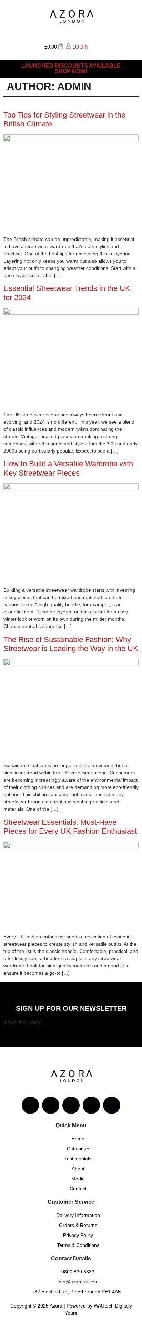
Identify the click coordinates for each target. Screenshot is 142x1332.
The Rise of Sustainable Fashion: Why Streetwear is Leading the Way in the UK (70, 644)
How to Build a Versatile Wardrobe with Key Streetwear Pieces (68, 468)
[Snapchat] (91, 1105)
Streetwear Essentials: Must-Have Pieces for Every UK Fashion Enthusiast (70, 826)
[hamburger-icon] (131, 48)
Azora (56, 1306)
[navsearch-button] (93, 45)
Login (80, 47)
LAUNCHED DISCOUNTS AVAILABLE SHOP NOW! (71, 68)
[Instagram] (30, 1105)
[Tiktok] (111, 1105)
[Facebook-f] (50, 1105)
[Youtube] (71, 1105)
